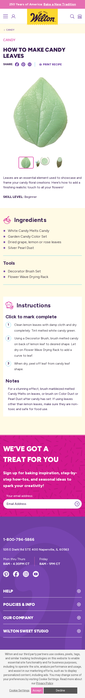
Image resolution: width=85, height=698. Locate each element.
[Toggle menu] (5, 16)
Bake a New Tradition (59, 4)
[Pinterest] (23, 64)
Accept (37, 690)
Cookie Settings (19, 690)
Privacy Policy (44, 683)
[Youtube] (36, 574)
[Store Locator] (79, 16)
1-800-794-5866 (18, 539)
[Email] (30, 64)
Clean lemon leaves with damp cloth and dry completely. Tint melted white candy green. (45, 327)
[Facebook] (17, 64)
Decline (60, 690)
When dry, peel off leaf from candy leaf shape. (42, 366)
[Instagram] (26, 574)
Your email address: (19, 496)
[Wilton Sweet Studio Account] (13, 16)
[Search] (72, 16)
